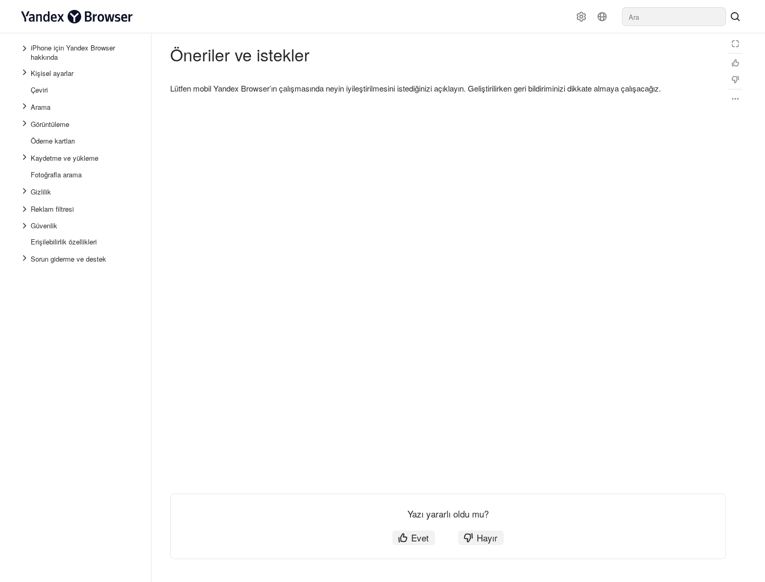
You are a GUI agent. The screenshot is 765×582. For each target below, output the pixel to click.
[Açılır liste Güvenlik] (25, 226)
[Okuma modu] (735, 43)
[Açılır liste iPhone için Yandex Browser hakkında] (25, 52)
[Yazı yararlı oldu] (735, 63)
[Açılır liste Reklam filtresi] (25, 209)
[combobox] (673, 16)
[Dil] (602, 16)
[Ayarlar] (581, 16)
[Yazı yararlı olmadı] (735, 79)
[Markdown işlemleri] (735, 99)
